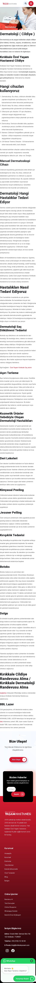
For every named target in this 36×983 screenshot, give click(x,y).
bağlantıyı (3, 693)
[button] (31, 960)
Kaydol (16, 794)
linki (1, 722)
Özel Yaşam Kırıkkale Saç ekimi (21, 368)
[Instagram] (7, 950)
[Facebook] (13, 950)
